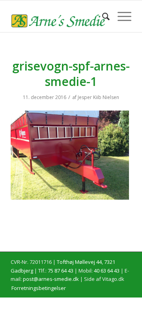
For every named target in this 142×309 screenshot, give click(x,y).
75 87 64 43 (60, 270)
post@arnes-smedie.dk (51, 278)
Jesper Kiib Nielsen (98, 97)
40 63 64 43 (107, 270)
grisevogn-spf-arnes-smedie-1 (71, 74)
